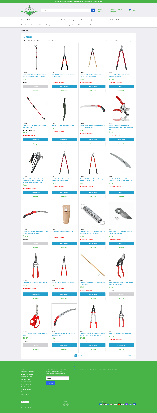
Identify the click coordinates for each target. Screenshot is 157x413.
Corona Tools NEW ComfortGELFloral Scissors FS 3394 (35, 334)
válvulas (99, 20)
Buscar (23, 369)
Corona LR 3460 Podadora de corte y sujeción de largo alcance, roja (34, 126)
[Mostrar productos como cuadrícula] (130, 40)
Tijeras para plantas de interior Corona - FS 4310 (35, 282)
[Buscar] (93, 10)
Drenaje (48, 25)
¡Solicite (76, 369)
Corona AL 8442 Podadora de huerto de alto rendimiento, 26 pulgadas (119, 75)
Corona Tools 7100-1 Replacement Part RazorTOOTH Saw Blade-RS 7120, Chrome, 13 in (120, 179)
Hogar (22, 20)
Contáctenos (24, 392)
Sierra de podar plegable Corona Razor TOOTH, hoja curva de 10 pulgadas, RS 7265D (35, 232)
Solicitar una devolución (27, 374)
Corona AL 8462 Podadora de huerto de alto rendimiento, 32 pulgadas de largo (62, 179)
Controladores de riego (33, 20)
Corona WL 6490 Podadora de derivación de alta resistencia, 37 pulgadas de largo (92, 75)
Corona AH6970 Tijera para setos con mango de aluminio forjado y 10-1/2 (63, 75)
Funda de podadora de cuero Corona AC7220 (62, 231)
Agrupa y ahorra (71, 25)
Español (24, 402)
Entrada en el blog (82, 25)
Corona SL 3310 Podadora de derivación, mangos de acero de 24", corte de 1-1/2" (92, 179)
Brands (92, 25)
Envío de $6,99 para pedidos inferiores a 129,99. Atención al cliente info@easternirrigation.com (78, 1)
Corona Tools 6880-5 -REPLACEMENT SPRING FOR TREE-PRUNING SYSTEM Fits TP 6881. (92, 232)
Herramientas (58, 25)
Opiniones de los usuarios (27, 389)
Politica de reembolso (26, 377)
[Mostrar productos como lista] (132, 40)
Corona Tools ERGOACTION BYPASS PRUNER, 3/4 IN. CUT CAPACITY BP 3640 (121, 283)
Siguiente (129, 356)
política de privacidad (26, 382)
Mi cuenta (113, 11)
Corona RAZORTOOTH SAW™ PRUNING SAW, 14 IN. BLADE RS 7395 (63, 334)
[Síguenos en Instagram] (67, 404)
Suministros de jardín (26, 25)
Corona (25, 72)
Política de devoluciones (27, 371)
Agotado (36, 86)
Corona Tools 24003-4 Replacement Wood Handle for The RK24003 (92, 283)
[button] (35, 130)
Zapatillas (39, 25)
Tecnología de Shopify (26, 408)
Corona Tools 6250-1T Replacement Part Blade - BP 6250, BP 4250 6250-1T (120, 232)
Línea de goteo (72, 20)
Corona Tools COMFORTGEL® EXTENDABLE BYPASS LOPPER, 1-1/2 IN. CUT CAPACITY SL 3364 (92, 334)
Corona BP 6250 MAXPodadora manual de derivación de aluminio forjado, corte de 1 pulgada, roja (121, 127)
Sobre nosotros (25, 394)
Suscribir (50, 383)
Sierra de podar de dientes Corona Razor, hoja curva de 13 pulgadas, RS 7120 (92, 126)
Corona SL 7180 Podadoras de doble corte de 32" (64, 282)
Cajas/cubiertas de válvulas (113, 20)
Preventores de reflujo (86, 20)
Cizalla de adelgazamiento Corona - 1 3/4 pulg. (120, 333)
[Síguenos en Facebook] (64, 404)
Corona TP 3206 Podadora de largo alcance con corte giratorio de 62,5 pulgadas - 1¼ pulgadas (34, 75)
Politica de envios (25, 379)
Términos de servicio (26, 384)
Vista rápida (36, 91)
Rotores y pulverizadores (50, 20)
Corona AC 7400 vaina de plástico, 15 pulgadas (63, 125)
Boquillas (63, 20)
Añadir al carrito (64, 86)
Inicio (22, 30)
